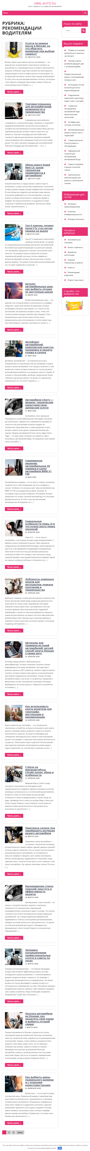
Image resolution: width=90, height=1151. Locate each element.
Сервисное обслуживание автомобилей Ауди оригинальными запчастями (72, 111)
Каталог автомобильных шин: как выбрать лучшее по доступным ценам (39, 287)
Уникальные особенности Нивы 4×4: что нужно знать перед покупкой (40, 525)
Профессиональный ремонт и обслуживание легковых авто (74, 77)
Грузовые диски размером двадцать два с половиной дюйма (74, 64)
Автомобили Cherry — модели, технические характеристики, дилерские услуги (39, 403)
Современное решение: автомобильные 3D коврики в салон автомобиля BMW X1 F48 (38, 467)
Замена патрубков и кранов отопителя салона (73, 167)
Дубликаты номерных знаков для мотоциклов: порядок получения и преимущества (39, 584)
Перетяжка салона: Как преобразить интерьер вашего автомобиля (40, 830)
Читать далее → (14, 92)
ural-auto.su (45, 3)
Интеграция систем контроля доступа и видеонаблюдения (74, 87)
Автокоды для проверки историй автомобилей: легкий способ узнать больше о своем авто (39, 648)
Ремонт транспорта (76, 280)
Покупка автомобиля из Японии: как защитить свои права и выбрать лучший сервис (39, 1019)
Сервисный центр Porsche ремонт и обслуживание (73, 143)
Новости (71, 268)
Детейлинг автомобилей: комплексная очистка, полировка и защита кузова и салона (39, 347)
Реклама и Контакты (76, 219)
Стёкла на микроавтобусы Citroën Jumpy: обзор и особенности (39, 771)
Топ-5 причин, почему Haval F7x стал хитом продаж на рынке (39, 228)
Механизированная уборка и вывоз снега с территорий (74, 132)
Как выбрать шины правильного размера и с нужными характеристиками (39, 1081)
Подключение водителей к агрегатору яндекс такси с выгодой (73, 98)
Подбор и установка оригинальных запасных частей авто (74, 53)
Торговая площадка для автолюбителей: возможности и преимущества (38, 108)
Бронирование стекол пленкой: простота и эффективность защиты (39, 890)
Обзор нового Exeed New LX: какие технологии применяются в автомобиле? (37, 170)
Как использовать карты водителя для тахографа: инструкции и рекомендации (38, 712)
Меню (5, 13)
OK (60, 1148)
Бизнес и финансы (75, 247)
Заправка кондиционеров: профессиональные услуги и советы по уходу (37, 955)
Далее (20, 1132)
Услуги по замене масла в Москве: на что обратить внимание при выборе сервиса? (39, 48)
